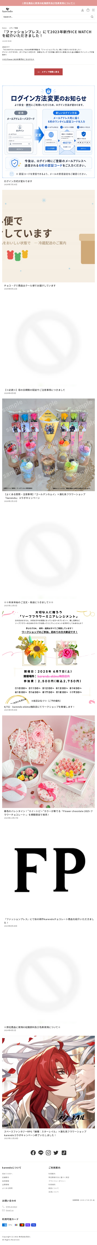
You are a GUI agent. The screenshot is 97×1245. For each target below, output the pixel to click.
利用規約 (51, 1184)
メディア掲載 (13, 28)
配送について (53, 1188)
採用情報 (5, 1181)
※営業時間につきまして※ (48, 3)
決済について (53, 1192)
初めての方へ (7, 1173)
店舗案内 (5, 1177)
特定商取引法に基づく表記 (58, 1177)
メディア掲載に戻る (50, 71)
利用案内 (51, 1173)
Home (4, 28)
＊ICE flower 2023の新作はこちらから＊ (18, 59)
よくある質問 (7, 1188)
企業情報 (5, 1184)
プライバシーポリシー (57, 1181)
